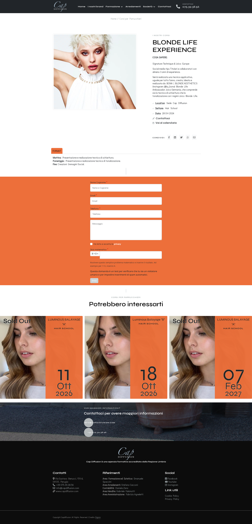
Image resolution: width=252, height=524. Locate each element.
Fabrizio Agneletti (135, 494)
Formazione (113, 6)
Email (92, 195)
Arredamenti (133, 6)
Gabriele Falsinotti (125, 491)
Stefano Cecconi (129, 484)
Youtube (172, 481)
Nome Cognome (98, 182)
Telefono (94, 208)
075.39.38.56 (190, 6)
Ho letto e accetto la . (108, 243)
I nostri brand (95, 6)
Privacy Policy (172, 498)
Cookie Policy (172, 495)
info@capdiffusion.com (97, 422)
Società (147, 6)
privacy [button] (117, 243)
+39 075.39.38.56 (97, 432)
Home (81, 6)
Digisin (98, 517)
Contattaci (164, 6)
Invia (94, 280)
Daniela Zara (122, 488)
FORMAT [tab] (56, 150)
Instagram (173, 484)
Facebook (172, 478)
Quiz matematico (98, 249)
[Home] (60, 6)
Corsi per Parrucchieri (130, 18)
